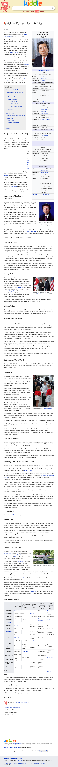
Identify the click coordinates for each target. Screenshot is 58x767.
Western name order (39, 28)
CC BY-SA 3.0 (19, 760)
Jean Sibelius (23, 578)
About (15, 763)
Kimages (32, 11)
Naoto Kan (43, 111)
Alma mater (34, 194)
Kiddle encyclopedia (17, 743)
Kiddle (5, 763)
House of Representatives (47, 142)
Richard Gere (33, 591)
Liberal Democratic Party (10, 38)
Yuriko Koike (33, 640)
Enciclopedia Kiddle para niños (37, 763)
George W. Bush (40, 293)
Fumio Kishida (17, 625)
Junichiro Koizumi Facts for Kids (12, 747)
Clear (50, 8)
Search (53, 8)
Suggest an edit (43, 751)
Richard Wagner (8, 553)
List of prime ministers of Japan (12, 707)
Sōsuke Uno (44, 122)
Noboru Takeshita (46, 119)
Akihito (42, 76)
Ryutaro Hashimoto (45, 109)
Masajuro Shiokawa (18, 622)
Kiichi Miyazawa (44, 135)
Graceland (36, 567)
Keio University (45, 194)
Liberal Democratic (45, 172)
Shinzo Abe (43, 80)
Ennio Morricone (21, 555)
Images (27, 11)
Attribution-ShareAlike (15, 745)
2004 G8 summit (43, 410)
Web (24, 11)
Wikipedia (20, 762)
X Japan (16, 557)
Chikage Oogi (17, 637)
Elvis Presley (21, 561)
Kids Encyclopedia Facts (9, 26)
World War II (21, 287)
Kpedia (37, 11)
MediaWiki (40, 762)
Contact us (25, 763)
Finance (9, 622)
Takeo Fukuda (13, 186)
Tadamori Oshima (26, 631)
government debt (14, 52)
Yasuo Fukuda (17, 610)
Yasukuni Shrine (19, 322)
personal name (16, 28)
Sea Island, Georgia (47, 408)
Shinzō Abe (49, 610)
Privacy (20, 763)
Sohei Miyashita (44, 113)
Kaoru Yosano (50, 657)
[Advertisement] (29, 17)
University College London (48, 197)
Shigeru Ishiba (25, 651)
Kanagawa (44, 144)
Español (42, 11)
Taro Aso (32, 613)
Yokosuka (43, 170)
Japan (47, 170)
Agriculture (9, 631)
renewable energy (28, 470)
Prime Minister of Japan (43, 70)
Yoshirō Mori (43, 78)
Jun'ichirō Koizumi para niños (21, 702)
